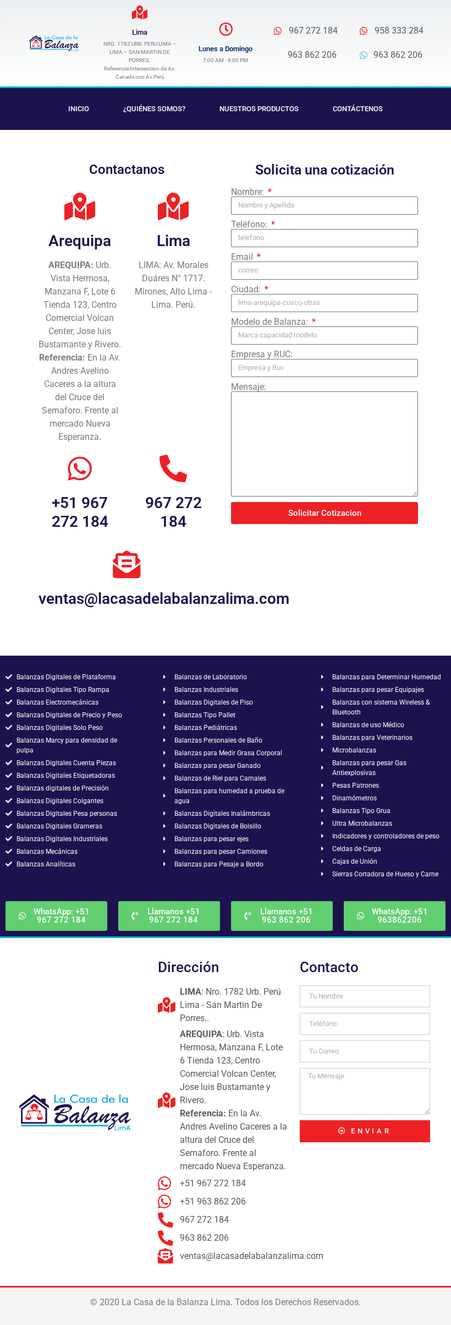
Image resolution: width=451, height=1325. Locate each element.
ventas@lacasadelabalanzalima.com (163, 599)
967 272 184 (173, 512)
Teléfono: (250, 224)
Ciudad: (247, 289)
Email (243, 257)
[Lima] (140, 12)
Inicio (78, 109)
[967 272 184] (173, 468)
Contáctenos (358, 109)
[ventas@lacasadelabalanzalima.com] (126, 564)
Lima (139, 32)
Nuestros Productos (259, 109)
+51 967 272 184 (80, 512)
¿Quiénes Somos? (154, 109)
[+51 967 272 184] (80, 468)
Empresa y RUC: (262, 354)
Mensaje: (248, 387)
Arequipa (79, 241)
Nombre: (248, 192)
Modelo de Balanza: (270, 322)
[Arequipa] (80, 206)
